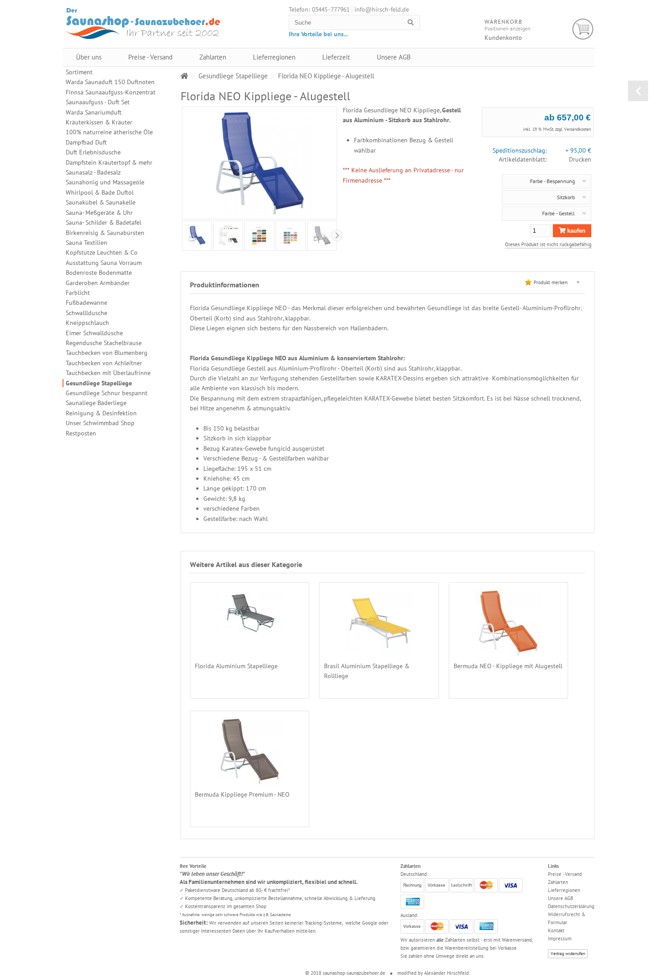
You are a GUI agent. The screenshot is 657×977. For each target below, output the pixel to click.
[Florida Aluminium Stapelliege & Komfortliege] (249, 629)
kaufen (575, 230)
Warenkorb (583, 29)
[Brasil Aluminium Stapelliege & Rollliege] (379, 652)
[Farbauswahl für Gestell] (259, 236)
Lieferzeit (336, 57)
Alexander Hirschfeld (446, 973)
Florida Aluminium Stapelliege (236, 666)
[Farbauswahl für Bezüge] (290, 236)
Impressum (560, 938)
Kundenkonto (503, 38)
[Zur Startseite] (184, 76)
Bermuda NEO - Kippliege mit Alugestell (508, 666)
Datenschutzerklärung (571, 906)
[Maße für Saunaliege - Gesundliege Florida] (228, 236)
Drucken (580, 159)
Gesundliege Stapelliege (99, 383)
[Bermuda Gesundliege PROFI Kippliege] (508, 652)
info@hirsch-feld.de (381, 9)
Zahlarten (212, 57)
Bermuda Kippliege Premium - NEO (242, 794)
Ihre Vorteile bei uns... (318, 34)
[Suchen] (410, 22)
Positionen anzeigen (507, 28)
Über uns (88, 57)
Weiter (181, 235)
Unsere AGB (394, 57)
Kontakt (556, 930)
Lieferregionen (274, 57)
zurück (638, 91)
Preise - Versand (150, 57)
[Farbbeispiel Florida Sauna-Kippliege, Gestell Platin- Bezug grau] (322, 236)
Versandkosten (577, 129)
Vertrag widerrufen (568, 953)
